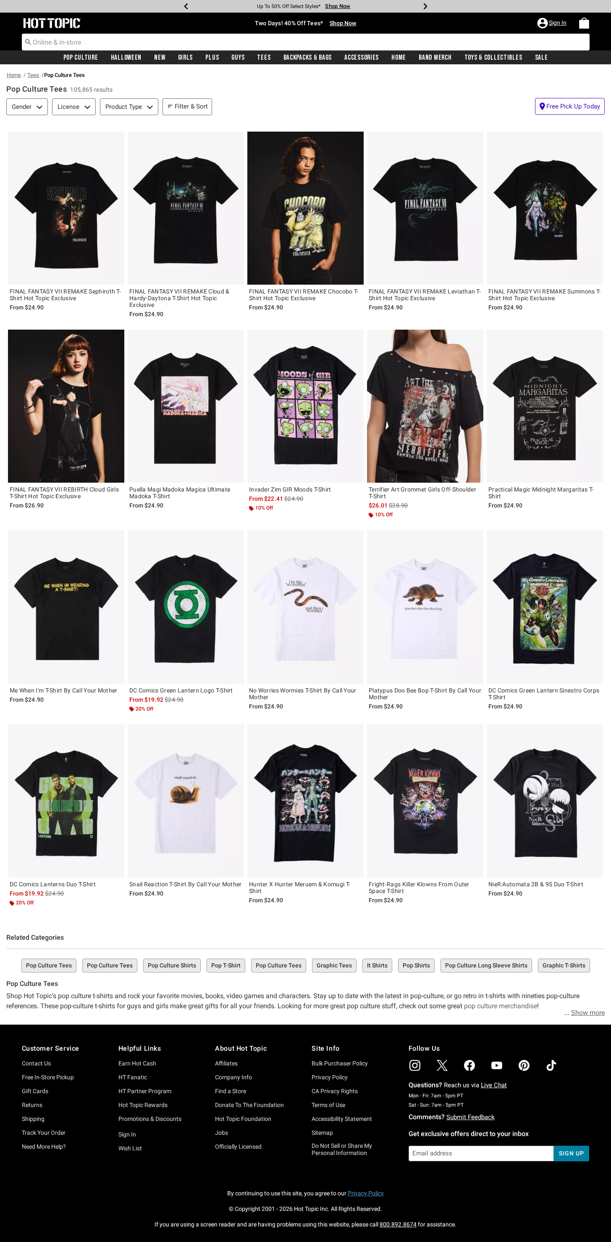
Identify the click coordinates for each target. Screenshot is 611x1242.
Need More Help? (44, 1146)
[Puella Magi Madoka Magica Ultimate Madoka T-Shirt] (186, 406)
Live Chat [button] (494, 1085)
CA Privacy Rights (335, 1091)
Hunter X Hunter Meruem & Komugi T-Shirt (299, 887)
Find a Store (230, 1091)
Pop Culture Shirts (172, 965)
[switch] (570, 106)
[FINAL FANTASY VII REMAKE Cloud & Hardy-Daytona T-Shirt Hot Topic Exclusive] (186, 208)
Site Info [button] (325, 1048)
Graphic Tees (334, 965)
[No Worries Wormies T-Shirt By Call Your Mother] (305, 606)
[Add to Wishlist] (116, 140)
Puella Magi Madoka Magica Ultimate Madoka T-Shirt (179, 492)
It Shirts (377, 965)
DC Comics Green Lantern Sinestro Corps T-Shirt (543, 693)
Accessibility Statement (342, 1118)
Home (398, 57)
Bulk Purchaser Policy (340, 1063)
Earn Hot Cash (137, 1063)
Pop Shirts (416, 965)
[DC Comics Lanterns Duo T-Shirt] (66, 800)
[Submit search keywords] (28, 41)
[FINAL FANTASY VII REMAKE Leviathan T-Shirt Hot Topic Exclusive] (425, 208)
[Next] (425, 6)
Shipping (33, 1118)
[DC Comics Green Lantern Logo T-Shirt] (186, 606)
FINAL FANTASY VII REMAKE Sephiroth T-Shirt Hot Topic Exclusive (65, 294)
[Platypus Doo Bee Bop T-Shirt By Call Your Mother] (425, 606)
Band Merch (435, 57)
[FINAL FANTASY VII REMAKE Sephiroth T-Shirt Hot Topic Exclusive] (66, 208)
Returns (32, 1105)
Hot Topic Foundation (243, 1118)
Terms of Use (328, 1105)
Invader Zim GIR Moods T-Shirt (290, 489)
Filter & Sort (191, 106)
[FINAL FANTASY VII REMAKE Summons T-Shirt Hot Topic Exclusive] (545, 208)
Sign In (127, 1134)
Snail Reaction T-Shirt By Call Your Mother (185, 884)
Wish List (130, 1148)
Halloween (126, 57)
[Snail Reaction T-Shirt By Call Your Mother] (186, 800)
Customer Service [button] (51, 1048)
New (159, 57)
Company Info (233, 1077)
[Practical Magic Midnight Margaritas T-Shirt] (545, 406)
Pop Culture (80, 57)
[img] (415, 1065)
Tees (263, 57)
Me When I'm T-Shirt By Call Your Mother (64, 690)
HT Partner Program (144, 1091)
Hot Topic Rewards (143, 1105)
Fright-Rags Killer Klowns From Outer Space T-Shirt (419, 887)
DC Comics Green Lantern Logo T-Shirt (181, 690)
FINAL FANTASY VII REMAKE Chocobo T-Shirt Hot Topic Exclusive (304, 294)
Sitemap (322, 1132)
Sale (541, 57)
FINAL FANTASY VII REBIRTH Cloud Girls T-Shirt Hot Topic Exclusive (64, 492)
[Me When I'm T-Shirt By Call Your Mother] (66, 606)
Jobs (221, 1132)
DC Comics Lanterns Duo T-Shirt (53, 884)
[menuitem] (584, 23)
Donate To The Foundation (249, 1105)
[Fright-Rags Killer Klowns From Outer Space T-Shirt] (425, 800)
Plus (212, 57)
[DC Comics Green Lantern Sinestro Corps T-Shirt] (545, 606)
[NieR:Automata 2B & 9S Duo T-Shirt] (545, 800)
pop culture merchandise (500, 1006)
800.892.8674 (398, 1224)
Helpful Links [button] (139, 1048)
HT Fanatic (132, 1077)
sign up (571, 1153)
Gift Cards (35, 1091)
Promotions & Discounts (149, 1118)
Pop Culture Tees (49, 965)
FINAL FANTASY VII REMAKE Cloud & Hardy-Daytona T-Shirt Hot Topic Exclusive (179, 298)
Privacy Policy (330, 1077)
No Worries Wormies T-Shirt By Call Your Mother (303, 693)
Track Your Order (44, 1132)
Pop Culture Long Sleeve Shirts (486, 965)
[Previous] (186, 6)
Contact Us (36, 1063)
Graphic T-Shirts (564, 965)
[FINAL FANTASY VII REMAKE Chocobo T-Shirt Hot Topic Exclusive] (305, 208)
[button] (552, 23)
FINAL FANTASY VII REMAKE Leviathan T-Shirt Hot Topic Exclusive (425, 294)
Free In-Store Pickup (48, 1077)
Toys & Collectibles (493, 57)
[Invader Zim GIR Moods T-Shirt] (305, 406)
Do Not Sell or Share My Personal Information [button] (342, 1149)
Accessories (361, 57)
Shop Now (337, 6)
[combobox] (306, 42)
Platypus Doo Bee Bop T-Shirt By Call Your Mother (425, 693)
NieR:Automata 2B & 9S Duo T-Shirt (535, 884)
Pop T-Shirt (226, 965)
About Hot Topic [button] (241, 1048)
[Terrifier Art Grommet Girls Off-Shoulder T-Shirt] (425, 406)
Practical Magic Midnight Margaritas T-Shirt (540, 492)
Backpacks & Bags (307, 57)
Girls (185, 57)
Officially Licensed (238, 1146)
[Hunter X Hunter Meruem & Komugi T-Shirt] (305, 800)
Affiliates (226, 1063)
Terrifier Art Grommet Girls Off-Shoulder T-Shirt (422, 492)
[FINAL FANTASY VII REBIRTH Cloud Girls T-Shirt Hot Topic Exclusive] (66, 406)
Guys (237, 57)
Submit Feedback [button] (470, 1117)
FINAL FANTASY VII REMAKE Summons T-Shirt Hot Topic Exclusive (544, 294)
